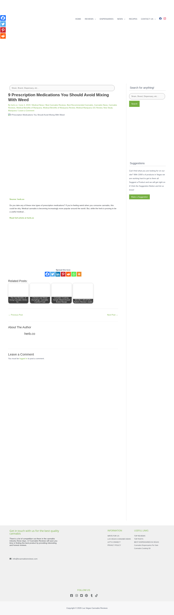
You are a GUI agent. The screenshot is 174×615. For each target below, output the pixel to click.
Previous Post (15, 315)
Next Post (112, 315)
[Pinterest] (63, 274)
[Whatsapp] (73, 274)
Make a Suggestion (139, 197)
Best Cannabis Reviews (56, 105)
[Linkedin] (57, 274)
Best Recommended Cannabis (80, 105)
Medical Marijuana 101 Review (89, 108)
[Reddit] (68, 274)
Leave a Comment (26, 110)
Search (134, 104)
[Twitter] (52, 274)
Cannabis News (101, 105)
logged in (23, 358)
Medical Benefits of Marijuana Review (59, 108)
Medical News (38, 105)
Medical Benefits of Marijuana (29, 108)
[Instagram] (164, 18)
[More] (79, 274)
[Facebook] (160, 18)
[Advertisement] (87, 57)
